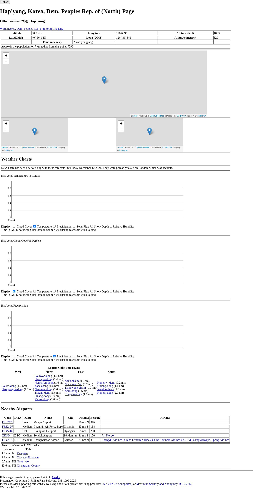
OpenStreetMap (157, 115)
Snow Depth (101, 226)
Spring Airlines (220, 439)
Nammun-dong (43, 389)
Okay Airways (201, 439)
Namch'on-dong (44, 382)
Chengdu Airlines (112, 439)
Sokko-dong (9, 385)
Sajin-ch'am (72, 380)
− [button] (6, 61)
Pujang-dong (42, 396)
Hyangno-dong (43, 379)
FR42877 (7, 439)
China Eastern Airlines (137, 439)
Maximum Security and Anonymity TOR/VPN (163, 483)
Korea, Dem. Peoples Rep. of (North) (30, 28)
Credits (56, 477)
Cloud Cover (24, 226)
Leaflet (134, 115)
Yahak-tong (41, 385)
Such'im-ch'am (73, 384)
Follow (4, 2)
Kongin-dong (105, 392)
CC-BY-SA (181, 115)
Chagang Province (28, 457)
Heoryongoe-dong (12, 389)
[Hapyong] (104, 80)
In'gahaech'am (105, 389)
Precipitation (64, 226)
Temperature (44, 226)
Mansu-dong (42, 399)
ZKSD (6, 435)
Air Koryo (107, 435)
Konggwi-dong (106, 382)
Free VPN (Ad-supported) (117, 483)
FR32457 (7, 426)
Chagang (58, 28)
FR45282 (7, 431)
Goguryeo (23, 461)
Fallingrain (201, 115)
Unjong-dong (105, 385)
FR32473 (7, 422)
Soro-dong (71, 390)
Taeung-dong (42, 392)
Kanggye (22, 453)
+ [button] (6, 55)
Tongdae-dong (73, 394)
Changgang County (28, 465)
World (3, 28)
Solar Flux (83, 226)
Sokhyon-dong (43, 375)
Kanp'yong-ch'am (75, 387)
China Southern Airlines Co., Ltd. (172, 439)
